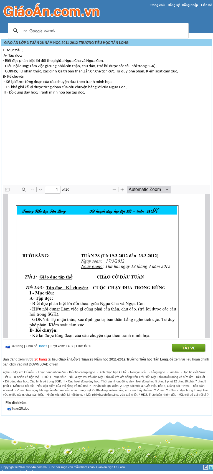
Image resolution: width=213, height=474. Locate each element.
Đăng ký (174, 5)
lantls (43, 346)
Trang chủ (157, 5)
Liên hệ (206, 5)
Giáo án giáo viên (23, 471)
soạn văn (66, 467)
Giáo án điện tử (106, 467)
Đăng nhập (190, 5)
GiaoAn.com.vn (36, 467)
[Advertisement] (106, 143)
